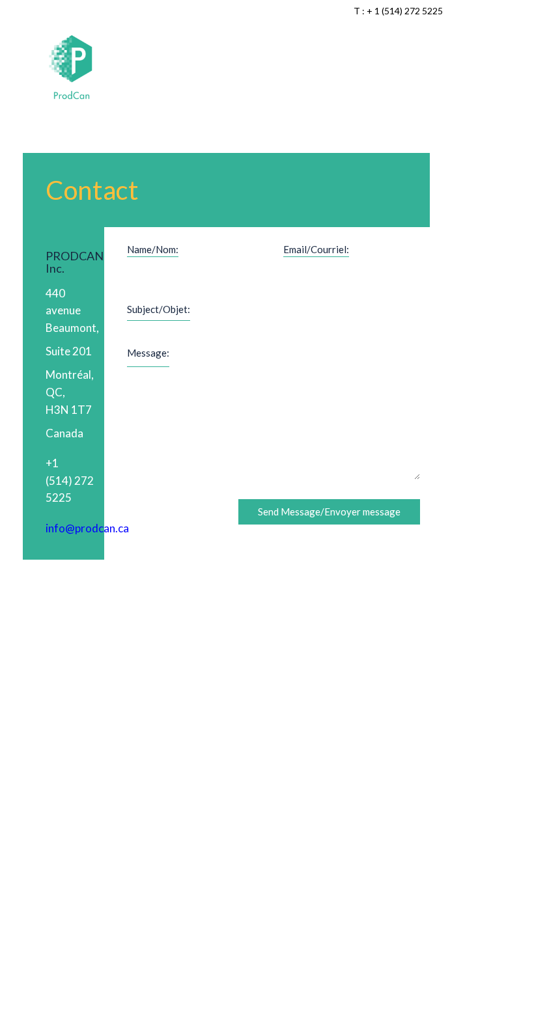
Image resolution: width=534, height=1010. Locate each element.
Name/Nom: (152, 249)
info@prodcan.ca (87, 528)
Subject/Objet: (158, 309)
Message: (148, 353)
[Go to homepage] (72, 68)
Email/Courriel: (316, 249)
